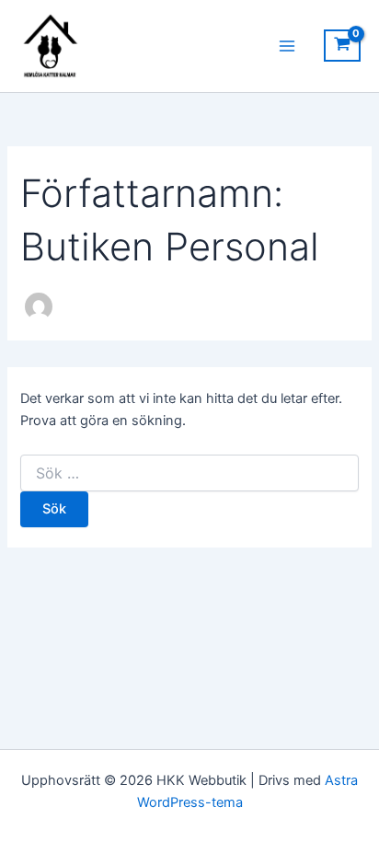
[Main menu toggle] (287, 46)
